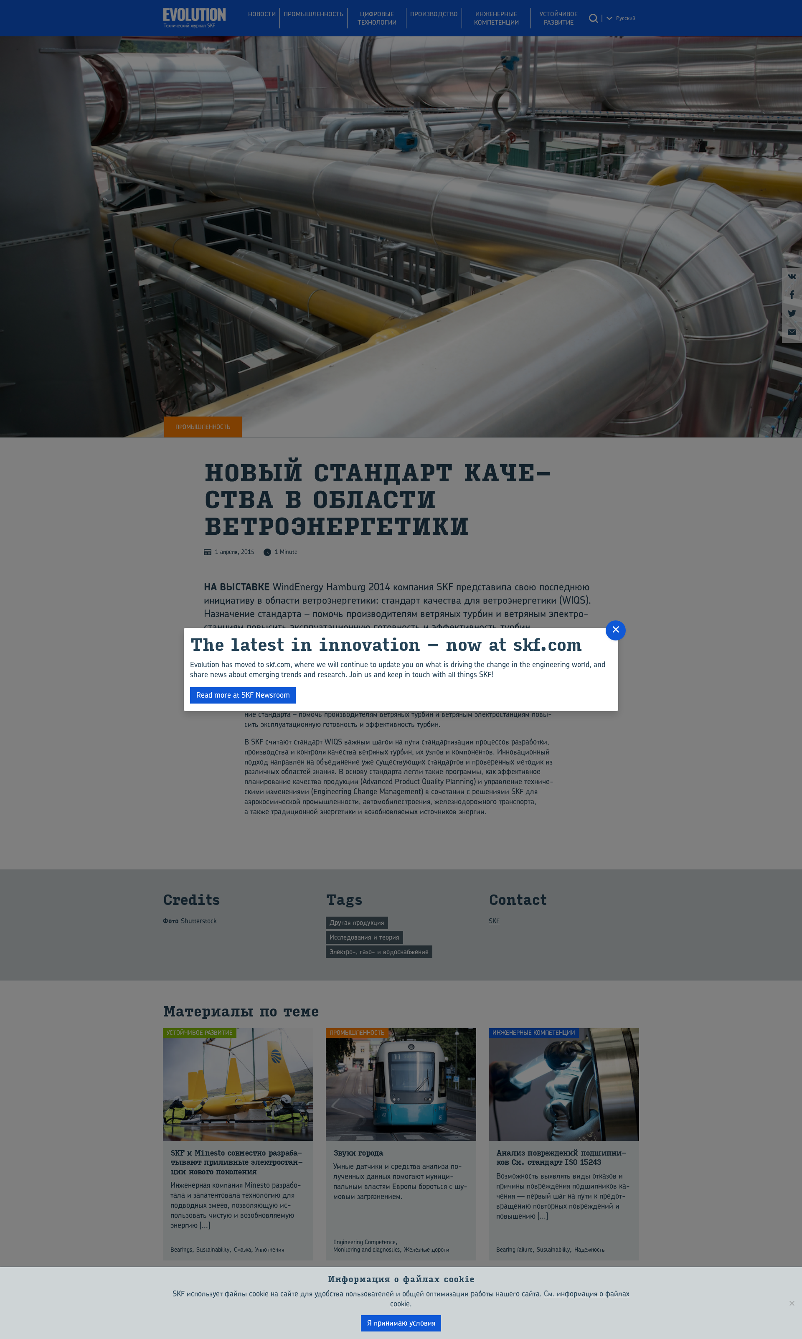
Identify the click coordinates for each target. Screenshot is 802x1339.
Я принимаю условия (401, 1323)
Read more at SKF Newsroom (243, 695)
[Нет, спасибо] (791, 1303)
